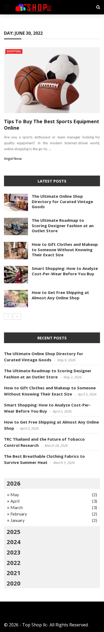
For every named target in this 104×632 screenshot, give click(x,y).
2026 (14, 483)
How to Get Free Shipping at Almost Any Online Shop (60, 295)
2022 (14, 563)
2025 (14, 532)
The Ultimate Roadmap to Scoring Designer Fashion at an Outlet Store (63, 225)
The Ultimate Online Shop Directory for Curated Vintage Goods (62, 201)
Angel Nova (13, 158)
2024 (14, 542)
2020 (14, 583)
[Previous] (8, 316)
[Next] (17, 316)
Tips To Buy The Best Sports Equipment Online (51, 124)
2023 (14, 552)
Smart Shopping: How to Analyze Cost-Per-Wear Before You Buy (65, 271)
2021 (14, 573)
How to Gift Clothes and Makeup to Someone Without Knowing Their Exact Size (65, 249)
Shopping (14, 51)
